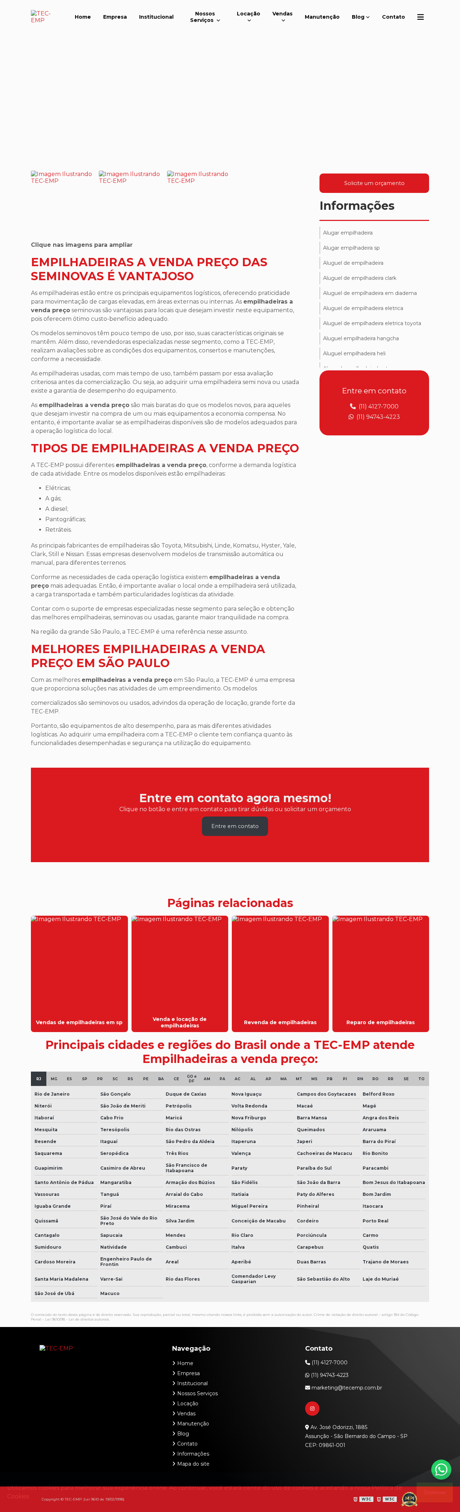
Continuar (435, 1492)
